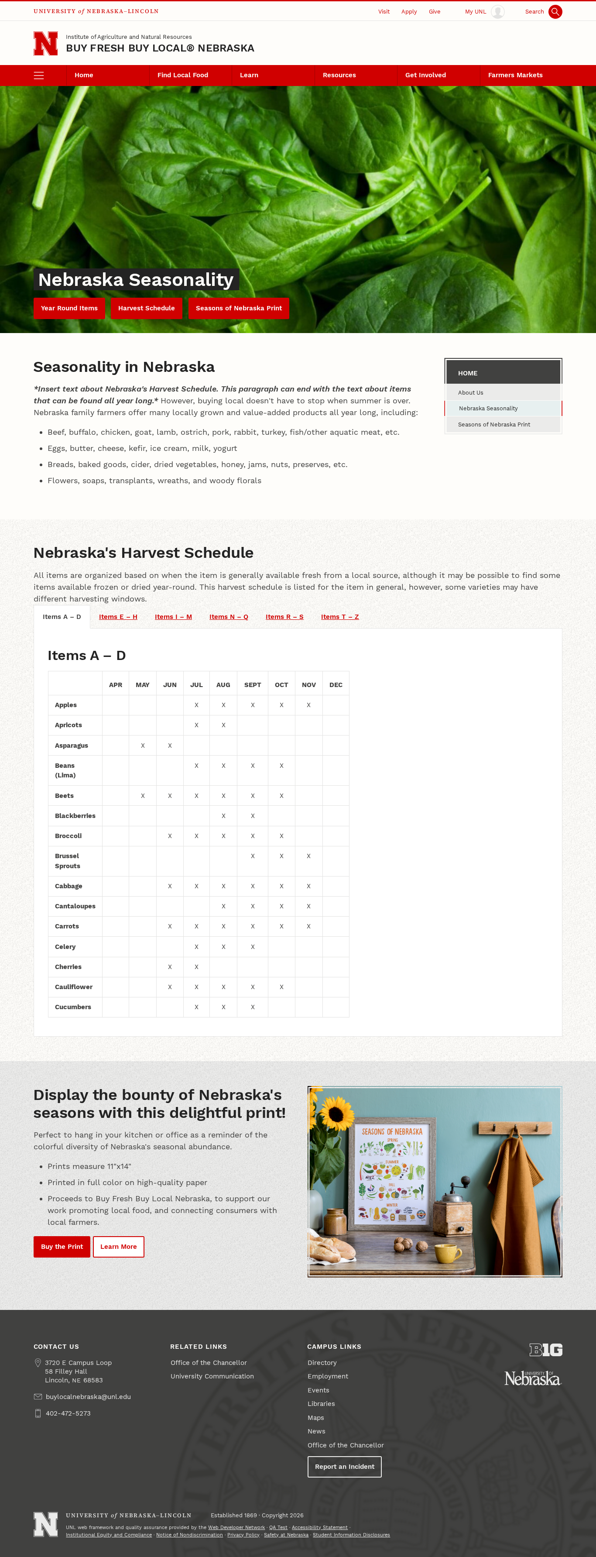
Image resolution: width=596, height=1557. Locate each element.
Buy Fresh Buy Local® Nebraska (160, 48)
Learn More (118, 1247)
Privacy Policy (243, 1535)
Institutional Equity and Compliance (109, 1535)
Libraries (321, 1404)
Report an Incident (344, 1467)
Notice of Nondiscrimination (189, 1535)
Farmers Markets (515, 75)
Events (318, 1390)
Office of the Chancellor (209, 1363)
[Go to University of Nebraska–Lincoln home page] (46, 43)
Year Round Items (69, 308)
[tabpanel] (298, 832)
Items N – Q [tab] (228, 617)
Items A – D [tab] (62, 617)
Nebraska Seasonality (488, 408)
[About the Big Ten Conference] (546, 1350)
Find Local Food (183, 75)
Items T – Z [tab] (340, 617)
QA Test (278, 1527)
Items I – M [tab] (173, 617)
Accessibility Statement (320, 1527)
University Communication (212, 1376)
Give (435, 11)
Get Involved (425, 75)
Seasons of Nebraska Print (239, 308)
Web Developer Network (236, 1527)
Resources (339, 75)
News (316, 1431)
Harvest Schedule (146, 308)
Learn (249, 75)
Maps (316, 1418)
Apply (409, 11)
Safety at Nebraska (286, 1535)
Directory (322, 1363)
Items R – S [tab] (285, 617)
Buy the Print (62, 1247)
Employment (328, 1376)
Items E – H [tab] (118, 617)
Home (84, 75)
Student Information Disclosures (351, 1535)
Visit (384, 11)
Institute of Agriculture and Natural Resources (129, 36)
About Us (470, 392)
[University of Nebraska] (533, 1378)
